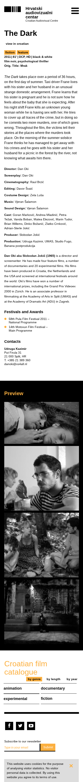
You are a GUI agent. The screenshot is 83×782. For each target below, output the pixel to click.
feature (23, 52)
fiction (10, 52)
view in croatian (17, 43)
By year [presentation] (72, 679)
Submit (48, 747)
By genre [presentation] (34, 679)
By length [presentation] (53, 679)
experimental (15, 699)
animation (13, 688)
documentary (53, 688)
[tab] (34, 679)
